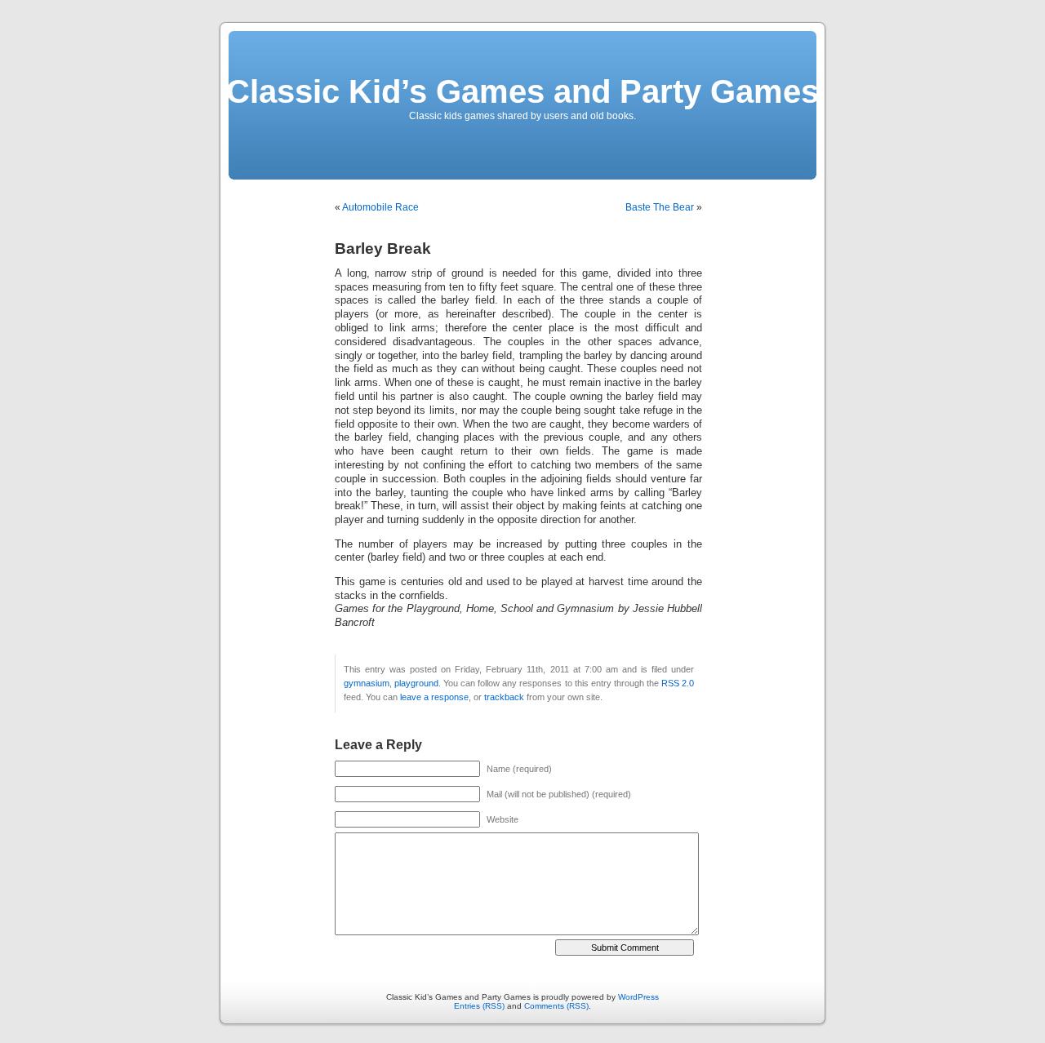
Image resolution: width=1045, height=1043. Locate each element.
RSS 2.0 (677, 683)
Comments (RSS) (556, 1005)
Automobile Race (380, 207)
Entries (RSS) (479, 1005)
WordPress (638, 996)
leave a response (434, 697)
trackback (504, 697)
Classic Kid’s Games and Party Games (522, 91)
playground (416, 683)
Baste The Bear (659, 207)
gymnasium (366, 683)
